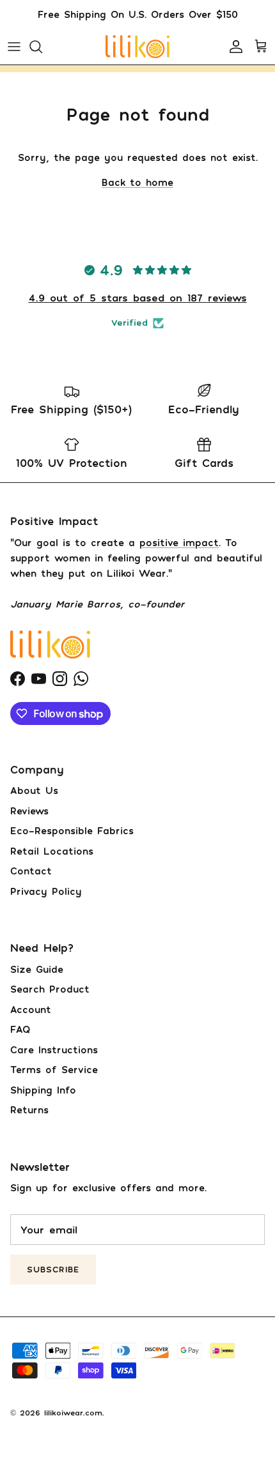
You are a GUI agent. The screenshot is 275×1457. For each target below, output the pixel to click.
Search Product (50, 989)
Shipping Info (43, 1089)
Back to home (137, 182)
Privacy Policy (46, 891)
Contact (31, 870)
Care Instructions (54, 1049)
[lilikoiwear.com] (137, 46)
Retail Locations (51, 851)
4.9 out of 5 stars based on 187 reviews (138, 297)
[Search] (42, 47)
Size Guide (36, 969)
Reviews (29, 810)
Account (30, 1009)
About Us (34, 790)
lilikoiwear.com (73, 1412)
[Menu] (14, 47)
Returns (29, 1109)
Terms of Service (54, 1069)
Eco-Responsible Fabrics (72, 830)
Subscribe (53, 1269)
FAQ (20, 1029)
